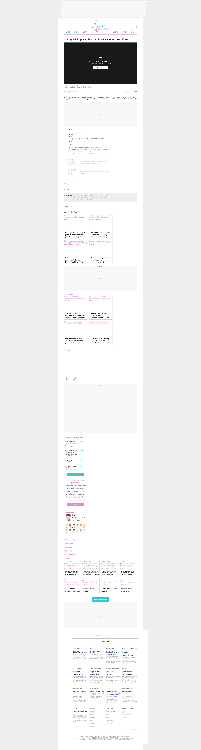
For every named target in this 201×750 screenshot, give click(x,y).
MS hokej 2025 (93, 651)
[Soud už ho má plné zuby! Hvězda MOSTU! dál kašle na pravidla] (90, 582)
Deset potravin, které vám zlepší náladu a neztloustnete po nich (112, 700)
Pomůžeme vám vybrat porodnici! (75, 481)
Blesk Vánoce (76, 651)
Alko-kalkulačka (76, 671)
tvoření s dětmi (94, 195)
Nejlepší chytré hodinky (95, 671)
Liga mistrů (92, 652)
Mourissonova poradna (127, 691)
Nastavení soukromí (84, 739)
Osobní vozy (92, 714)
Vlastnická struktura (92, 739)
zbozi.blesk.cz (92, 717)
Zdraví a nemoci (76, 32)
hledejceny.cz (92, 711)
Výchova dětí (68, 543)
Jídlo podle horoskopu (127, 674)
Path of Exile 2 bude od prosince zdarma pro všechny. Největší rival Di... (129, 701)
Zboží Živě (92, 712)
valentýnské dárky (78, 197)
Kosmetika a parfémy (110, 718)
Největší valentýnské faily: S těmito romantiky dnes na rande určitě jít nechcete (101, 261)
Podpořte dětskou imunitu (111, 691)
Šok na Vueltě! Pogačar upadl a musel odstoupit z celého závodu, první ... (97, 655)
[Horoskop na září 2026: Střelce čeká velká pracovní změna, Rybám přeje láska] (101, 303)
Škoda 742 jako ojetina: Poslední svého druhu (80, 682)
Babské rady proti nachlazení (112, 693)
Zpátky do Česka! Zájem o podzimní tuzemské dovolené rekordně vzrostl (80, 698)
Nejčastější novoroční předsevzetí (127, 652)
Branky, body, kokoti (82, 711)
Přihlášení (135, 24)
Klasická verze (99, 635)
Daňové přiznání (109, 671)
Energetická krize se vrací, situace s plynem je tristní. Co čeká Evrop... (113, 682)
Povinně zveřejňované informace (124, 739)
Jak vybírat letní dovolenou (128, 655)
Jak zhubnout (109, 651)
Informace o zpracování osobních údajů (122, 738)
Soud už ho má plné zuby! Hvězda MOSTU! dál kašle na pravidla (90, 590)
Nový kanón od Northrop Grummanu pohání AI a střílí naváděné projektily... (97, 682)
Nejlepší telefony (93, 673)
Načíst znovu (100, 67)
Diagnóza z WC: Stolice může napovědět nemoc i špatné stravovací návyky (113, 697)
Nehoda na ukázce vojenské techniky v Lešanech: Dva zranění (113, 662)
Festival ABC (130, 693)
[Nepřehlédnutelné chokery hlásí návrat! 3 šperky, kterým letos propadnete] (128, 582)
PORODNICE (75, 504)
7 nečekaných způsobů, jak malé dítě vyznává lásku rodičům (94, 172)
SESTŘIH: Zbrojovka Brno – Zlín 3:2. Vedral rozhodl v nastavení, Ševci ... (80, 716)
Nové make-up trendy (110, 654)
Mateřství (73, 36)
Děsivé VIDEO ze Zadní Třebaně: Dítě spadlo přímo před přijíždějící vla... (113, 657)
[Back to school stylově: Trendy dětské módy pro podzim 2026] (75, 328)
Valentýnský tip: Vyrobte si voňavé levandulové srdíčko (89, 36)
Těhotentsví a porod (71, 540)
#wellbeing (97, 691)
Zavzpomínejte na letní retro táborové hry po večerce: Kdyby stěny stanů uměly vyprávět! (128, 572)
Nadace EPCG (109, 674)
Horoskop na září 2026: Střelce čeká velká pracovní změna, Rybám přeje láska (100, 316)
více (130, 20)
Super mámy (66, 36)
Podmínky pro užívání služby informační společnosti (104, 738)
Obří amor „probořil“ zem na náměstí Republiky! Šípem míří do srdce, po (100, 234)
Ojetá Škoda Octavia (93, 724)
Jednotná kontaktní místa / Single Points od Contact (107, 739)
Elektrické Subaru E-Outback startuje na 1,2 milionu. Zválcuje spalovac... (80, 677)
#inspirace (92, 691)
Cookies (132, 738)
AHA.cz (85, 579)
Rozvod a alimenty (115, 32)
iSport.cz (82, 20)
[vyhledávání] (136, 27)
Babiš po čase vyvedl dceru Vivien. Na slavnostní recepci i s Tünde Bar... (80, 660)
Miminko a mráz (126, 654)
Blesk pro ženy (104, 20)
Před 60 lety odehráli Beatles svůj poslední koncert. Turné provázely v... (80, 655)
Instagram (74, 380)
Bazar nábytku (108, 724)
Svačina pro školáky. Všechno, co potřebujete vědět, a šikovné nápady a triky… (75, 316)
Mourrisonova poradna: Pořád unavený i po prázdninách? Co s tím (129, 696)
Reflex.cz (118, 20)
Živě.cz (111, 20)
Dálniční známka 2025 (78, 674)
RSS (110, 733)
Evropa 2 (124, 717)
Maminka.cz (68, 294)
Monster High (108, 712)
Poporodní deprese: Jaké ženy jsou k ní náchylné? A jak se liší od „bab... (113, 702)
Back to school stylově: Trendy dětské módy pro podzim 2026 (74, 341)
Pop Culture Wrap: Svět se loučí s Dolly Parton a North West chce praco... (97, 694)
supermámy (76, 195)
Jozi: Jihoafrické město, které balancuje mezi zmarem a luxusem (80, 696)
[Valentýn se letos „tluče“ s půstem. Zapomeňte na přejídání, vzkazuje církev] (75, 222)
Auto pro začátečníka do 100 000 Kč (96, 721)
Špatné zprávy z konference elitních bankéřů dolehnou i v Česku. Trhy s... (113, 677)
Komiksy (124, 693)
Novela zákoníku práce (111, 673)
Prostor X (75, 711)
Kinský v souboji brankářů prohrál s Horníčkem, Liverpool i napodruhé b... (97, 660)
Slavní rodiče (68, 547)
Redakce (106, 733)
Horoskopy (69, 512)
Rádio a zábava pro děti (126, 714)
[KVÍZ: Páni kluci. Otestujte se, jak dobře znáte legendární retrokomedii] (101, 328)
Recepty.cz (95, 20)
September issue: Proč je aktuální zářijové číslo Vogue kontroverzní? (96, 697)
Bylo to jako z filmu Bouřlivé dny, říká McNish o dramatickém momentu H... (80, 680)
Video (67, 350)
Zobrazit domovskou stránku (100, 599)
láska (97, 197)
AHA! (71, 20)
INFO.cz (85, 652)
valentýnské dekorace (90, 197)
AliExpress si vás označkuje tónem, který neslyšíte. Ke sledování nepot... (97, 677)
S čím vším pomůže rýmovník (112, 694)
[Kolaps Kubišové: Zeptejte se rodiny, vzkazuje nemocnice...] (109, 582)
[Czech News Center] (108, 641)
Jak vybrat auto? (93, 726)
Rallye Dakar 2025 (77, 673)
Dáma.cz (124, 20)
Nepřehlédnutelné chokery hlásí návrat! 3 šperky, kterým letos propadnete (128, 590)
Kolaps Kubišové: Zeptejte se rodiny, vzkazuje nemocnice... (109, 590)
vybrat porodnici (72, 487)
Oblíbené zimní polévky (127, 671)
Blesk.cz (65, 20)
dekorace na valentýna (85, 199)
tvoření (100, 195)
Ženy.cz (123, 579)
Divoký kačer (84, 691)
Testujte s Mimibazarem (110, 711)
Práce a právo (133, 32)
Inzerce (101, 733)
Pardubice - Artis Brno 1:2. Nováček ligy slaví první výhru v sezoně (80, 718)
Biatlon (98, 651)
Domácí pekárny (126, 673)
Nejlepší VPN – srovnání (95, 674)
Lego (107, 715)
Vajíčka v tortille (125, 660)
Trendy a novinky (124, 32)
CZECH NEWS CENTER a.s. (95, 736)
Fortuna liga (75, 713)
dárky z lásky (103, 197)
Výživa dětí (68, 551)
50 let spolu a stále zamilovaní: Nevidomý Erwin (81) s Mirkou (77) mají (74, 261)
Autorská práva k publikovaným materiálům (85, 738)
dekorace (76, 199)
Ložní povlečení (109, 723)
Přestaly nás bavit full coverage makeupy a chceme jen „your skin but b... (97, 699)
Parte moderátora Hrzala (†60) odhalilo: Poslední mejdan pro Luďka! (113, 659)
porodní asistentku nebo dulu (75, 500)
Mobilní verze (111, 635)
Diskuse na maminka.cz (74, 437)
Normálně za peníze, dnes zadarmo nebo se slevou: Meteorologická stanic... (96, 680)
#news (102, 691)
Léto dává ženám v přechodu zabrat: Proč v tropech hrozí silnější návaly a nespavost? (72, 590)
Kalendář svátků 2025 (78, 652)
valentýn (87, 195)
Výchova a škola (68, 32)
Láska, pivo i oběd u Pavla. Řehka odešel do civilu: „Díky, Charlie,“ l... (79, 658)
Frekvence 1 (124, 715)
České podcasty (125, 712)
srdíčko (105, 195)
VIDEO (82, 195)
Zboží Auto (92, 723)
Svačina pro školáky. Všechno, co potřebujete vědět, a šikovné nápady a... (129, 662)
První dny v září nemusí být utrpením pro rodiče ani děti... (129, 658)
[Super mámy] (100, 28)
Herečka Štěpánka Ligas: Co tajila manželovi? (79, 721)
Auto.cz (88, 20)
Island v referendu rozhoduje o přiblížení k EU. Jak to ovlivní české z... (113, 680)
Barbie (107, 714)
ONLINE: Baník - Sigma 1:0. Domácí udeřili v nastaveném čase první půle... (97, 658)
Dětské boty (108, 721)
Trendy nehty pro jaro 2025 (112, 652)
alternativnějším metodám (78, 497)
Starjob (123, 711)
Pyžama (107, 717)
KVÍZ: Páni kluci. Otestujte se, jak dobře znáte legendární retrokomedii (100, 341)
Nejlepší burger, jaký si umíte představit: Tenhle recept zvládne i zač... (128, 680)
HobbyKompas (92, 720)
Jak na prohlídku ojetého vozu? (95, 718)
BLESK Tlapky (76, 691)
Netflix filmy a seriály (78, 693)
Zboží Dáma (92, 715)
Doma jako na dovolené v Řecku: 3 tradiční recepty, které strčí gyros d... (129, 682)
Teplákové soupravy (110, 720)
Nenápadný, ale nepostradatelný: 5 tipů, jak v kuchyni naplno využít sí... (129, 677)
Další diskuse (75, 474)
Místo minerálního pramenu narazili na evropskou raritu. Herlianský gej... (80, 701)
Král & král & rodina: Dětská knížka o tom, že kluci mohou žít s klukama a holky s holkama (93, 162)
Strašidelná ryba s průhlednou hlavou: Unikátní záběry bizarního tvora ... (129, 698)
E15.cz (76, 20)
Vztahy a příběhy (85, 32)
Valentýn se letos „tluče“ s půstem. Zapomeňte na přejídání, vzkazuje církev (75, 234)
